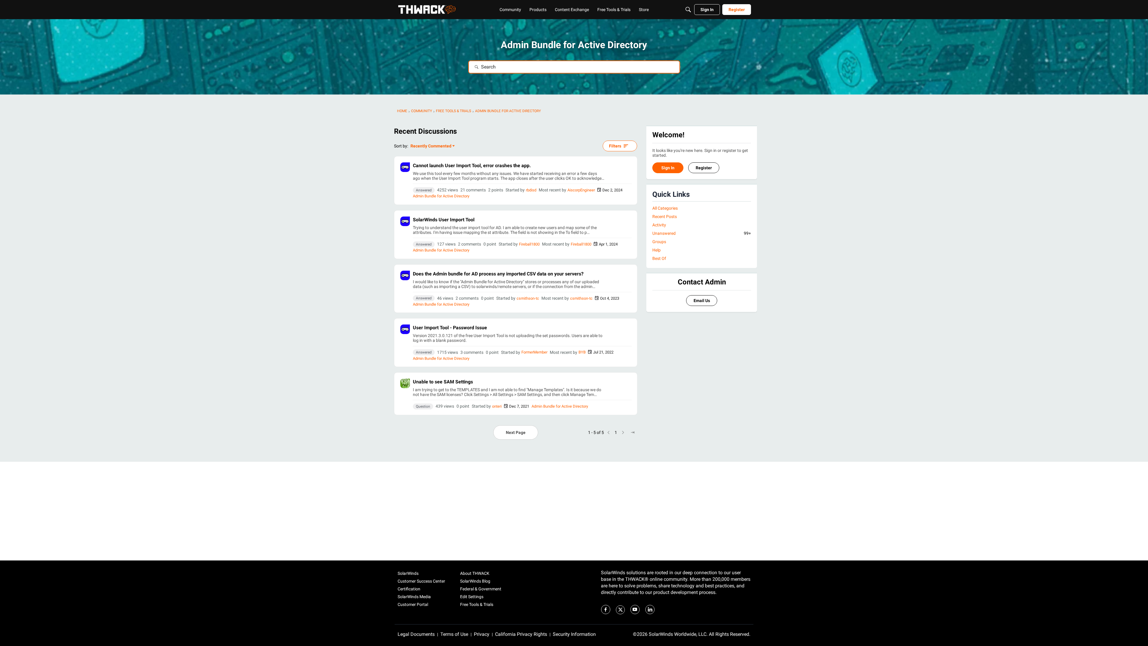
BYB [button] (582, 352)
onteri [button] (497, 406)
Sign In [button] (667, 167)
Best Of (659, 258)
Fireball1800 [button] (529, 244)
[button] (405, 167)
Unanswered (701, 233)
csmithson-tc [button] (528, 298)
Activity (659, 225)
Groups (659, 241)
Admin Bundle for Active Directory (441, 196)
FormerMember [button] (534, 352)
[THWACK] (427, 10)
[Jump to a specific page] (632, 432)
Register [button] (704, 167)
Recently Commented (430, 146)
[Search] (688, 9)
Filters (615, 146)
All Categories (665, 208)
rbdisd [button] (531, 190)
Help (656, 250)
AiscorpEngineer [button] (581, 190)
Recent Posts (664, 216)
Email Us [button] (702, 300)
